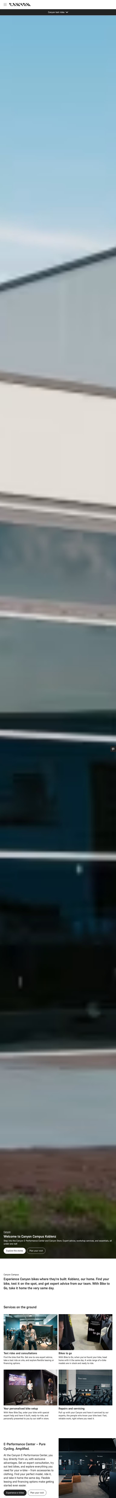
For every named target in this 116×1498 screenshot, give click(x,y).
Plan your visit (36, 1250)
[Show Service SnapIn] (113, 749)
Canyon (7, 1231)
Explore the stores (14, 1250)
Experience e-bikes (15, 1492)
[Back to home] (20, 4)
